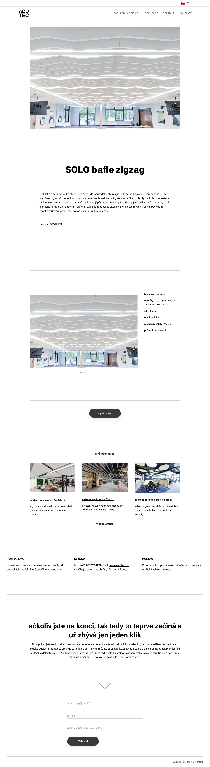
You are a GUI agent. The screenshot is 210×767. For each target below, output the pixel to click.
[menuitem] (127, 13)
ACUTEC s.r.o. (15, 558)
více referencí (105, 523)
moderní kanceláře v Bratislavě (48, 500)
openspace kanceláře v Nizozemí (153, 499)
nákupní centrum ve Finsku (98, 499)
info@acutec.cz (119, 565)
